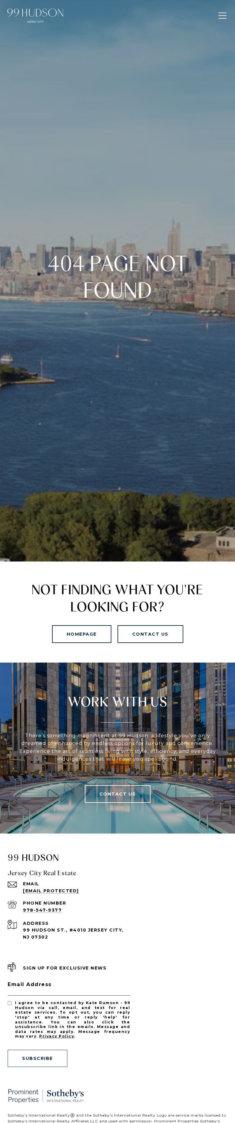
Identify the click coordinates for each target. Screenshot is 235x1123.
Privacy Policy (56, 1036)
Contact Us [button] (150, 634)
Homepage (82, 634)
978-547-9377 (42, 910)
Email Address (30, 984)
